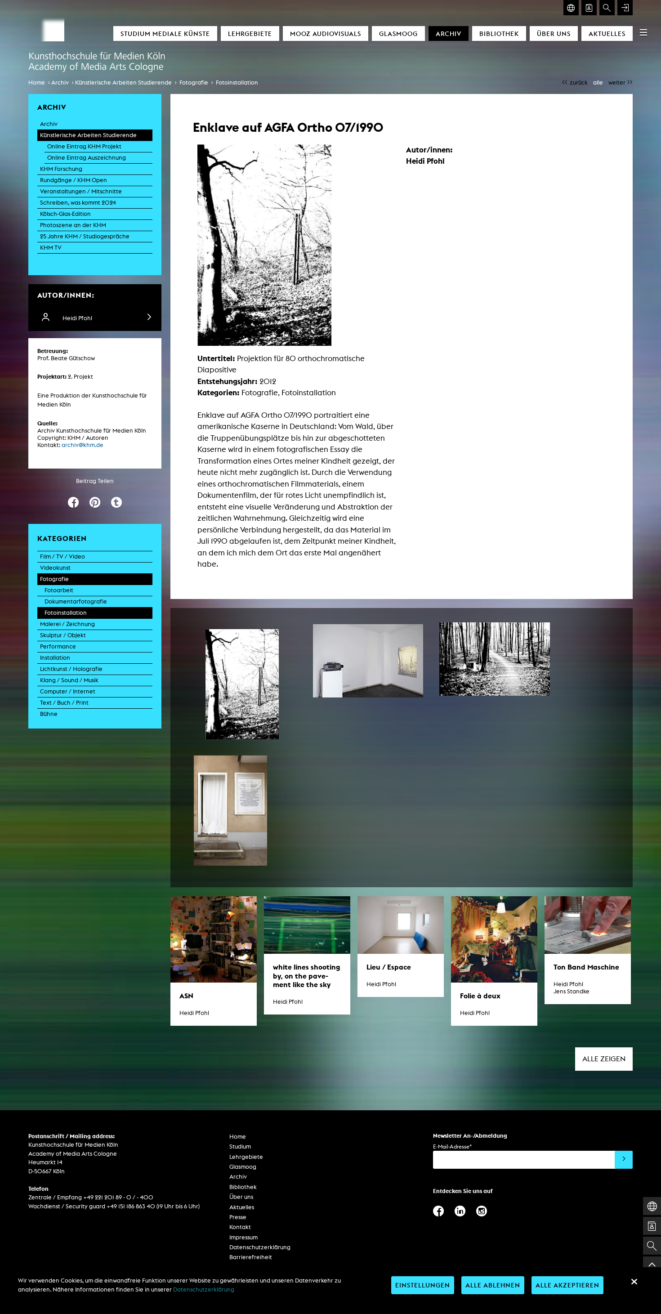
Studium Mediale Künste (165, 33)
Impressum (243, 1237)
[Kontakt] (589, 7)
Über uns (554, 33)
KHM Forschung (61, 168)
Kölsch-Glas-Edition (65, 213)
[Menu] (643, 32)
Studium (240, 1146)
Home (36, 82)
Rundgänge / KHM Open (73, 180)
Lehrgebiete (250, 33)
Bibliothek (499, 33)
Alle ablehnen (492, 1285)
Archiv (448, 33)
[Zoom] (242, 684)
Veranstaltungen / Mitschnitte (81, 191)
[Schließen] (634, 1282)
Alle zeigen (603, 1059)
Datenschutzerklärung (259, 1247)
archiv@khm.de (82, 445)
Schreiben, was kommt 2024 (78, 202)
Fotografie (193, 82)
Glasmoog (398, 33)
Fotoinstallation (237, 82)
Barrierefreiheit (250, 1257)
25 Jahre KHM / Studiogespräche (85, 236)
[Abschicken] (624, 1160)
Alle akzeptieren (567, 1285)
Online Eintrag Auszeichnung (86, 157)
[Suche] (607, 7)
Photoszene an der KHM (73, 225)
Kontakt (240, 1227)
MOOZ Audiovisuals (325, 33)
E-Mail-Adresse (452, 1146)
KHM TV (51, 247)
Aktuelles (607, 33)
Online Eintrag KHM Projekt (84, 146)
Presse (237, 1217)
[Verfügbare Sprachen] (571, 7)
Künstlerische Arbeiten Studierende (123, 82)
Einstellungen (422, 1285)
